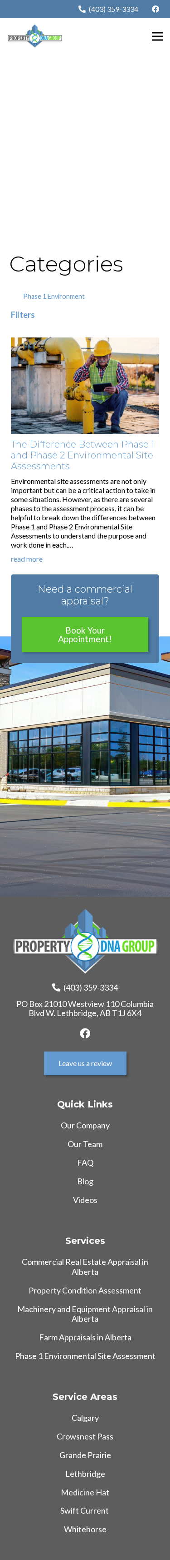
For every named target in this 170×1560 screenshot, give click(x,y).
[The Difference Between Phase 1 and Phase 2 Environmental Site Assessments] (85, 341)
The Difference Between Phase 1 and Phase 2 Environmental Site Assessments (82, 455)
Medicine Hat (85, 1492)
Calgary (85, 1418)
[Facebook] (155, 9)
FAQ (85, 1162)
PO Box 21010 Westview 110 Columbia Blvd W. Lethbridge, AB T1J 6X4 (85, 1008)
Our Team (85, 1144)
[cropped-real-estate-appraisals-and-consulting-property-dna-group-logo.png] (34, 36)
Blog (85, 1181)
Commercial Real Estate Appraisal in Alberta (85, 1267)
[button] (157, 36)
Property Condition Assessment (85, 1290)
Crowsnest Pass (85, 1436)
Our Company (85, 1125)
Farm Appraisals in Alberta (85, 1337)
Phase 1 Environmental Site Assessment (85, 1356)
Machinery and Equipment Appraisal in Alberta (85, 1314)
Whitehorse (85, 1529)
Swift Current (85, 1510)
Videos (85, 1200)
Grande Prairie (85, 1455)
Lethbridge (85, 1474)
